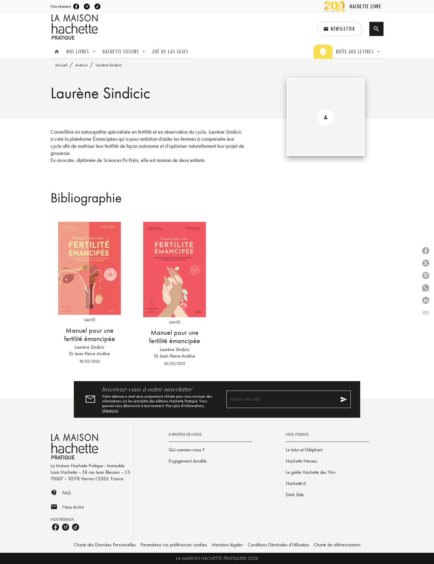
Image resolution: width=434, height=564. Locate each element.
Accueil (61, 65)
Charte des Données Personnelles (105, 545)
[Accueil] (75, 27)
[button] (339, 29)
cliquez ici (110, 410)
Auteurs (81, 65)
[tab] (56, 52)
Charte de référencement (337, 545)
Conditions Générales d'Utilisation (278, 545)
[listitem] (76, 6)
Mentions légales (227, 545)
